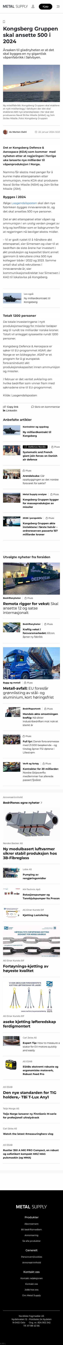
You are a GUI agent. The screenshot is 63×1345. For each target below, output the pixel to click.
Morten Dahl (20, 132)
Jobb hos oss (31, 1289)
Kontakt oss (31, 1284)
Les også (28, 294)
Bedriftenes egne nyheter (21, 802)
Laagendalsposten (24, 203)
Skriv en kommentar (47, 406)
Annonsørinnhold (31, 1262)
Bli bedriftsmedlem (31, 1229)
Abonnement (31, 1223)
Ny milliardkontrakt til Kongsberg (37, 300)
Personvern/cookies (31, 1256)
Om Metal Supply (31, 1295)
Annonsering (31, 1235)
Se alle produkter (31, 1241)
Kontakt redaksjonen (31, 1278)
